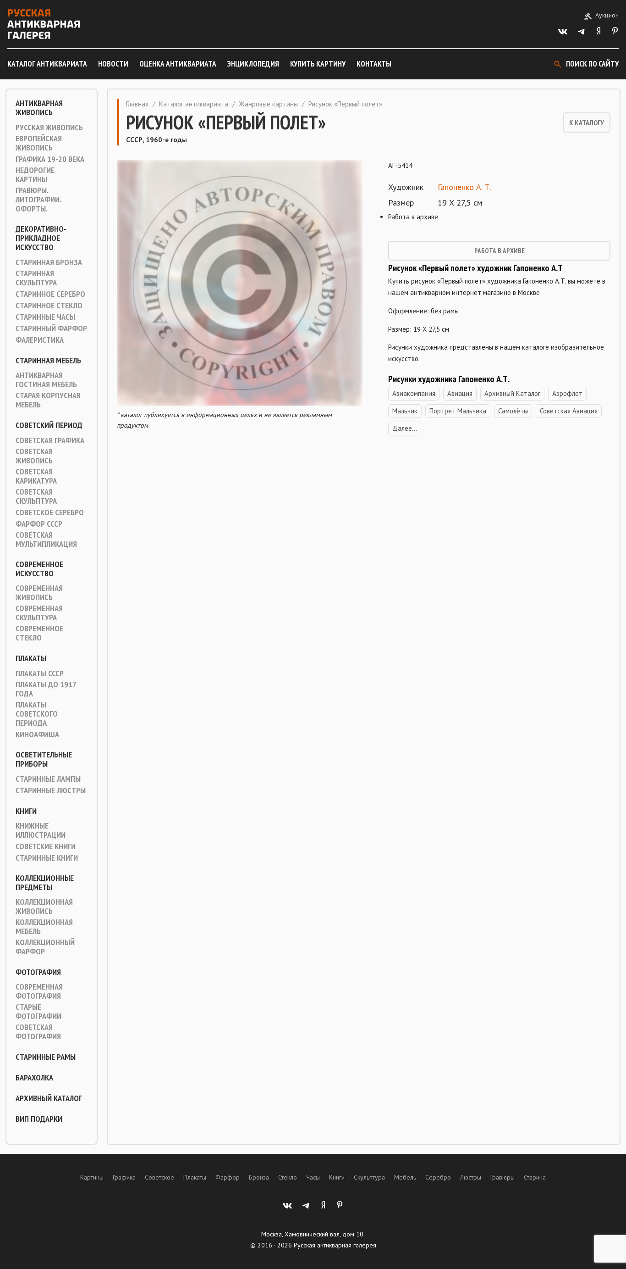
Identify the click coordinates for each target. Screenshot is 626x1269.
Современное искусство (39, 569)
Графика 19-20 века (50, 159)
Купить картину (318, 64)
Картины (92, 1177)
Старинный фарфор (51, 328)
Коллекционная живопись (44, 906)
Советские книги (46, 846)
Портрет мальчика (457, 410)
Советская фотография (38, 1032)
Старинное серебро (50, 294)
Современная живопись (39, 593)
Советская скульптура (36, 496)
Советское (159, 1177)
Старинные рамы (46, 1057)
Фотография (38, 972)
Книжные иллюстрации (41, 830)
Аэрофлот (567, 393)
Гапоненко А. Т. (464, 187)
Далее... (404, 428)
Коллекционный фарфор (45, 947)
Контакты (374, 64)
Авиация (459, 393)
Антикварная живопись (39, 108)
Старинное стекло (49, 305)
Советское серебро (50, 512)
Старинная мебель (48, 360)
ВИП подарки (39, 1119)
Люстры (470, 1177)
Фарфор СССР (39, 524)
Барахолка (34, 1077)
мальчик (404, 410)
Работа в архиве (499, 250)
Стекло (287, 1177)
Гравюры (502, 1177)
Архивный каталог (49, 1098)
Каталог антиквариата (47, 64)
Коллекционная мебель (44, 927)
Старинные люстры (51, 790)
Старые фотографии (38, 1011)
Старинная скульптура (36, 278)
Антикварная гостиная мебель (46, 380)
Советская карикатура (36, 476)
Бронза (259, 1177)
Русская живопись (49, 127)
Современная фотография (39, 991)
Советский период (49, 425)
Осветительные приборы (44, 759)
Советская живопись (34, 456)
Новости (113, 64)
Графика (124, 1177)
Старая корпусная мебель (48, 400)
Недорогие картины (35, 175)
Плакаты (31, 658)
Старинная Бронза (49, 262)
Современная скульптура (39, 613)
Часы (313, 1177)
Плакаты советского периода (37, 714)
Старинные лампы (48, 779)
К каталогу (586, 122)
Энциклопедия (253, 64)
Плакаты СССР (40, 673)
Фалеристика (40, 340)
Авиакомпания (413, 393)
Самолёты (513, 410)
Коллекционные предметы (45, 883)
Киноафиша (37, 734)
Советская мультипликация (46, 539)
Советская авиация (569, 410)
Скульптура (369, 1177)
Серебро (438, 1177)
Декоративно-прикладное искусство (41, 238)
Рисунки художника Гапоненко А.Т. (449, 379)
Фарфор (227, 1177)
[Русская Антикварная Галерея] (43, 24)
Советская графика (50, 440)
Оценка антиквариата (177, 64)
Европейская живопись (39, 143)
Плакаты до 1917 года (46, 689)
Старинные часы (45, 317)
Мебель (405, 1177)
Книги (26, 811)
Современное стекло (39, 633)
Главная (137, 104)
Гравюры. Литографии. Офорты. (38, 199)
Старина (535, 1177)
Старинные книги (47, 858)
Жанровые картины (268, 104)
